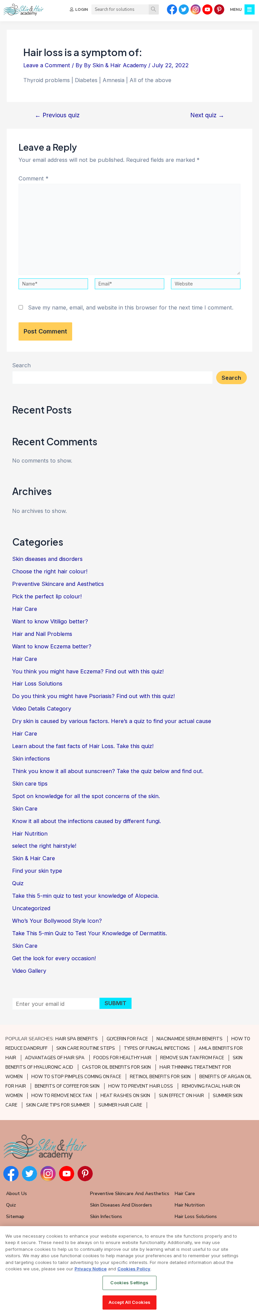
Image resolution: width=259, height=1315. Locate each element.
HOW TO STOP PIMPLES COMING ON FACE (76, 1077)
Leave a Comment (46, 65)
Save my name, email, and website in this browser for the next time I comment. (130, 307)
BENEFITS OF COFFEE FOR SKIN (67, 1086)
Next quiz (207, 115)
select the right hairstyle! (44, 845)
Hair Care (24, 608)
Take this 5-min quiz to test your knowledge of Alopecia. (85, 895)
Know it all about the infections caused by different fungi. (86, 821)
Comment (34, 178)
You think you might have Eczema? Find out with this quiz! (88, 671)
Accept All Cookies (129, 1302)
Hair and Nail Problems (42, 633)
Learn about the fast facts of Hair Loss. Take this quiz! (82, 746)
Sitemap (15, 1216)
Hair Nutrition (30, 833)
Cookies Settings (129, 1282)
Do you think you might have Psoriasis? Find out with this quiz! (93, 696)
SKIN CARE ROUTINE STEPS (85, 1048)
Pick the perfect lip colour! (47, 596)
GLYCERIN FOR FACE (127, 1039)
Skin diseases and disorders (47, 558)
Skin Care (24, 808)
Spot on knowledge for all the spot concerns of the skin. (86, 796)
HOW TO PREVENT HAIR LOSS (140, 1086)
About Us (16, 1193)
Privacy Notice (91, 1268)
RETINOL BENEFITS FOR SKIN (160, 1077)
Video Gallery (29, 970)
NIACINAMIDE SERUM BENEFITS (189, 1039)
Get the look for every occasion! (54, 958)
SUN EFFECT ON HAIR (181, 1096)
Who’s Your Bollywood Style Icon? (57, 920)
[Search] (154, 9)
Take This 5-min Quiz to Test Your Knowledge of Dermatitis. (89, 933)
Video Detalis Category (41, 708)
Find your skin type (37, 870)
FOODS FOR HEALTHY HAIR (122, 1058)
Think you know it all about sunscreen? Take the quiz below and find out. (107, 771)
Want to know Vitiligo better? (50, 621)
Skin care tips (30, 783)
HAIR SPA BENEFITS (76, 1039)
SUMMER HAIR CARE (120, 1105)
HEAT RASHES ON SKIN (125, 1096)
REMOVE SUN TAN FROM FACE (192, 1058)
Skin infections (31, 758)
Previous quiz (57, 115)
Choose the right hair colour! (49, 571)
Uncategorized (31, 908)
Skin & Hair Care (33, 858)
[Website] (205, 284)
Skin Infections (106, 1216)
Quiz (18, 883)
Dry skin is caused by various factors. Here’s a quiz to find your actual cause (111, 721)
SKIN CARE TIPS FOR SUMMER (58, 1105)
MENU (236, 9)
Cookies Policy (133, 1268)
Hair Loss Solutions (37, 683)
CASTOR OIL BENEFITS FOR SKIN (116, 1067)
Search (21, 365)
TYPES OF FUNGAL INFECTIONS (157, 1048)
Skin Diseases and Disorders (121, 1205)
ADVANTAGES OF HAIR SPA (55, 1058)
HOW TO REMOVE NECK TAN (61, 1096)
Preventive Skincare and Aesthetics (58, 583)
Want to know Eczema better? (51, 646)
